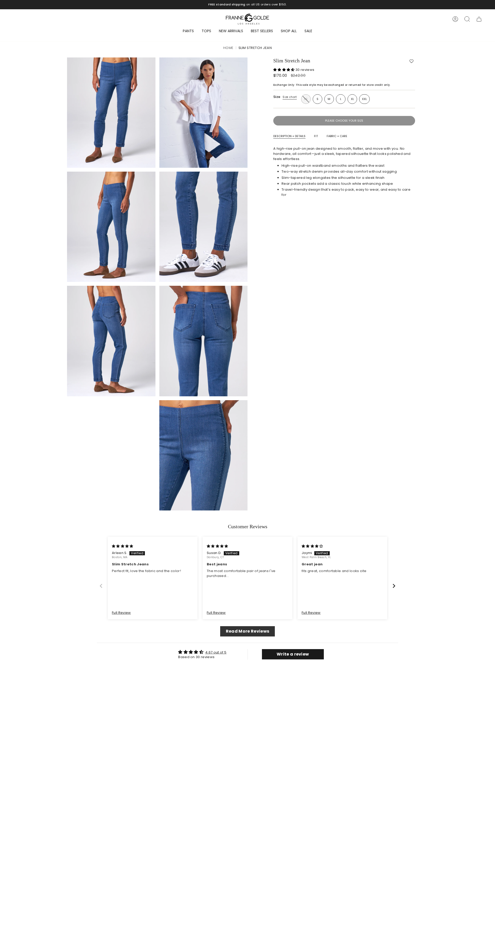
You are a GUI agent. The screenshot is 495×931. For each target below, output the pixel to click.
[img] (122, 546)
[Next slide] (394, 586)
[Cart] (479, 19)
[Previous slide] (101, 586)
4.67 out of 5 (215, 652)
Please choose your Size (344, 121)
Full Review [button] (121, 612)
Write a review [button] (293, 654)
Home (228, 48)
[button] (411, 61)
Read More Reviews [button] (247, 631)
